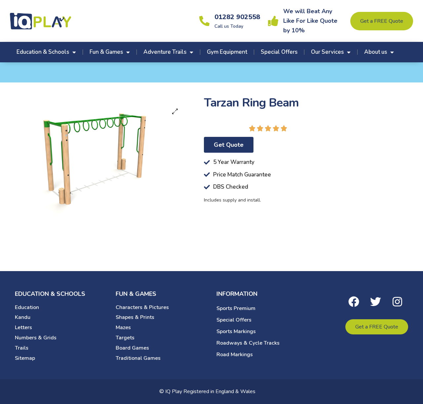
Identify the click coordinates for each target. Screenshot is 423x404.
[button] (175, 111)
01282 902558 (237, 17)
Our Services (327, 52)
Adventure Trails (164, 52)
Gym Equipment (227, 52)
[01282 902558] (204, 21)
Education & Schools (43, 52)
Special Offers (279, 52)
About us (375, 52)
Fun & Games (106, 52)
